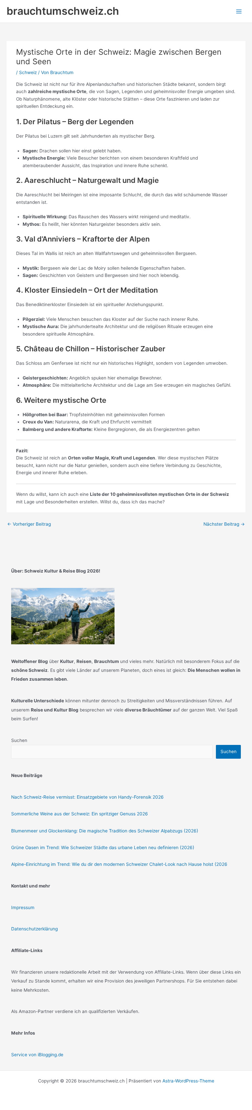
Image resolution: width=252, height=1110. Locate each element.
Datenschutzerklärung (34, 928)
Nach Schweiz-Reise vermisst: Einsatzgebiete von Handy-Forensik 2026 (87, 797)
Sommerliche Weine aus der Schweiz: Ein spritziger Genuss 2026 (79, 813)
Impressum (22, 907)
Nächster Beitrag (224, 524)
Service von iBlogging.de (37, 1054)
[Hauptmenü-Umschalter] (239, 11)
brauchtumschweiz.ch (63, 11)
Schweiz (28, 72)
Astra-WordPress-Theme (188, 1080)
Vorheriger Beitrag (29, 524)
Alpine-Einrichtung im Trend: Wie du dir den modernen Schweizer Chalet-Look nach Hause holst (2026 (119, 864)
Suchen (19, 740)
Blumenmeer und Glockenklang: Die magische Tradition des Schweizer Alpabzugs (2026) (104, 830)
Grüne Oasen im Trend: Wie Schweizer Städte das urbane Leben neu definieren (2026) (102, 847)
